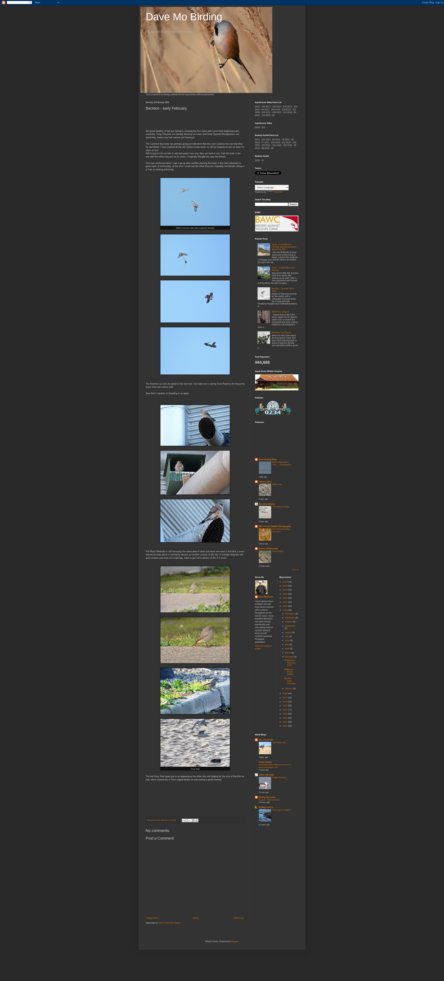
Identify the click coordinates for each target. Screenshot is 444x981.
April (287, 648)
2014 (285, 710)
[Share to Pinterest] (196, 820)
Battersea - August (280, 312)
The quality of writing (280, 507)
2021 (285, 602)
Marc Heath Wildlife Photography (275, 526)
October (289, 622)
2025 (285, 586)
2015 (285, 705)
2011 (285, 722)
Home (196, 918)
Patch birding (277, 551)
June (287, 640)
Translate (278, 192)
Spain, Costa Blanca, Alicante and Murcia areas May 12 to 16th (284, 247)
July (287, 636)
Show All (295, 570)
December (290, 614)
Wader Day (277, 484)
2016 (285, 701)
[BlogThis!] (187, 820)
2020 (285, 606)
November (290, 618)
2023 (285, 594)
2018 (285, 693)
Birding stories (266, 807)
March (288, 653)
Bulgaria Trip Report (281, 332)
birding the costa (267, 797)
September (290, 626)
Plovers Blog (265, 481)
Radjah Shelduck (279, 777)
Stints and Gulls (266, 775)
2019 (285, 610)
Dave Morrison (265, 597)
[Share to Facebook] (193, 820)
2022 (285, 598)
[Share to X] (190, 820)
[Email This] (183, 820)
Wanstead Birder (267, 504)
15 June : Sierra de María (269, 800)
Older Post (239, 918)
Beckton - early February (290, 681)
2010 (285, 726)
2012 (285, 718)
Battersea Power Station (289, 672)
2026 (285, 582)
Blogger (234, 941)
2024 (285, 590)
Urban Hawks (265, 762)
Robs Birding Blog (267, 459)
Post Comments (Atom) (169, 923)
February (289, 657)
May (287, 644)
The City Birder (266, 740)
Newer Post (152, 918)
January (289, 688)
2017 (285, 697)
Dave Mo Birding (184, 17)
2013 (285, 714)
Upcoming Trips (279, 742)
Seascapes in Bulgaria (281, 810)
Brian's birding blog (268, 548)
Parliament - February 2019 (290, 662)
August (288, 632)
